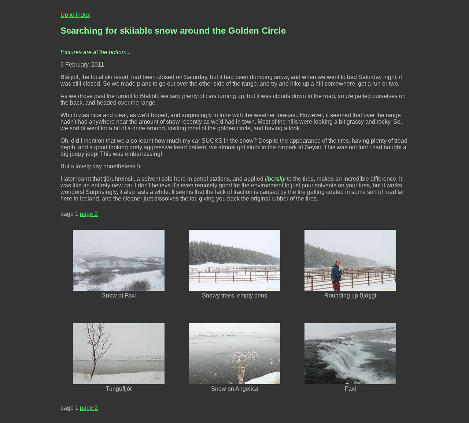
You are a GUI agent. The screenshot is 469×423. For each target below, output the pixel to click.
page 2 (89, 214)
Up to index (75, 15)
